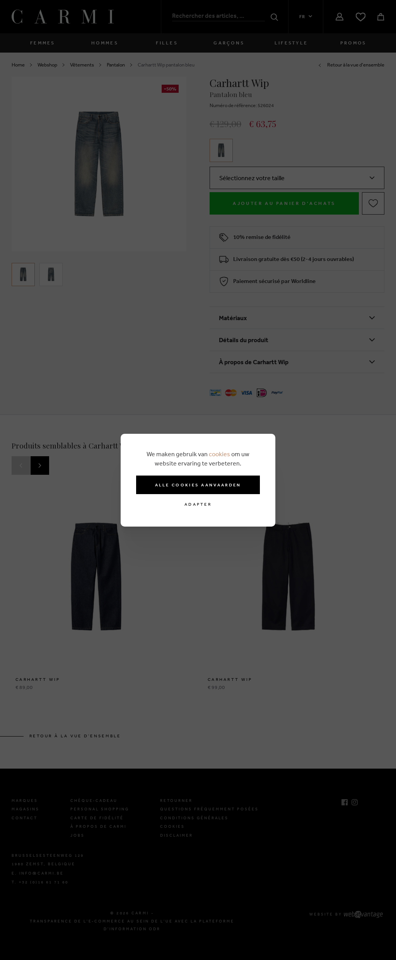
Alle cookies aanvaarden (198, 485)
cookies (219, 454)
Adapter (198, 504)
